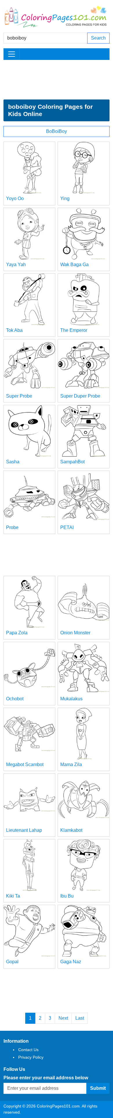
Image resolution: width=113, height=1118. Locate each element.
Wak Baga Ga (74, 264)
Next (63, 1018)
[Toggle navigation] (11, 54)
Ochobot (14, 698)
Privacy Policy (30, 1057)
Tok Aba (14, 330)
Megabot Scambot (24, 764)
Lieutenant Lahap (24, 830)
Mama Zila (71, 764)
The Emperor (73, 330)
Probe (12, 527)
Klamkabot (71, 830)
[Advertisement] (56, 79)
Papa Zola (17, 632)
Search (98, 37)
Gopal (12, 961)
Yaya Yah (16, 264)
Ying (65, 198)
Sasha (12, 461)
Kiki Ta (13, 895)
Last (79, 1018)
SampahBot (72, 461)
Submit (98, 1088)
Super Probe (19, 396)
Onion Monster (75, 632)
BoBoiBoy (56, 131)
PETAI (67, 527)
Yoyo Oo (15, 198)
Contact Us (28, 1049)
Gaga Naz (70, 961)
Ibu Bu (67, 895)
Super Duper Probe (80, 396)
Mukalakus (71, 698)
